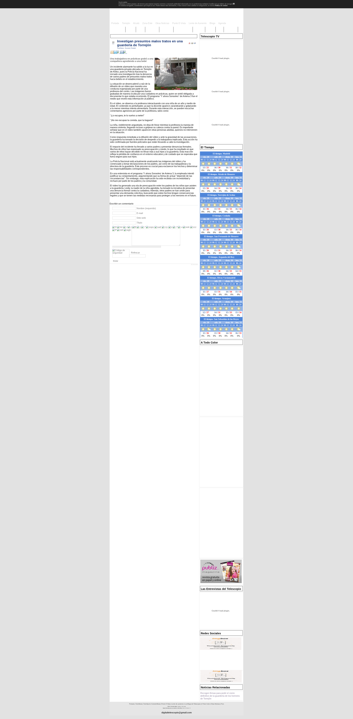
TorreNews (120, 48)
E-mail (140, 213)
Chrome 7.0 (188, 708)
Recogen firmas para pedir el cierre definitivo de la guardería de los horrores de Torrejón (220, 696)
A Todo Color (206, 704)
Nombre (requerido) (146, 208)
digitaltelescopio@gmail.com (176, 712)
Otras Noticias (215, 704)
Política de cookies (221, 5)
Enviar (115, 261)
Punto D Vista (165, 704)
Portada (131, 704)
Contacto (179, 706)
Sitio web (141, 218)
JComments (194, 264)
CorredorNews (155, 704)
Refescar (135, 252)
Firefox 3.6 (184, 708)
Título (139, 223)
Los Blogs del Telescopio (192, 704)
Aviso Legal (184, 706)
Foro (222, 704)
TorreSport (146, 704)
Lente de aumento (177, 704)
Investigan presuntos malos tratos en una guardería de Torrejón (150, 43)
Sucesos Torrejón (130, 48)
